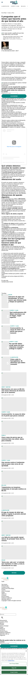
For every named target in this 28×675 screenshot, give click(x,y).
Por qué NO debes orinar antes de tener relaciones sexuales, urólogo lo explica (16, 346)
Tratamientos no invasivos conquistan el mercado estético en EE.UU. (13, 488)
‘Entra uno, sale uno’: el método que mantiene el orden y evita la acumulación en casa (12, 563)
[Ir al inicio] (14, 579)
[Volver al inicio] (3, 606)
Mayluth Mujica (8, 49)
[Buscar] (2, 617)
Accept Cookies (14, 672)
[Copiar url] (5, 56)
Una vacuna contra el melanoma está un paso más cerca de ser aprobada (12, 464)
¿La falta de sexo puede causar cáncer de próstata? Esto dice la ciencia (12, 538)
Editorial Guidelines (6, 598)
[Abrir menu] (2, 2)
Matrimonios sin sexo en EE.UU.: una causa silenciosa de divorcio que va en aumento (13, 390)
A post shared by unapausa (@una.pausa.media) (14, 162)
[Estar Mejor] (14, 3)
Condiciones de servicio (7, 101)
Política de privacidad (11, 100)
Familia (3, 435)
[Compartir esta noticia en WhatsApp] (3, 52)
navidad (3, 281)
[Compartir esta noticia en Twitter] (10, 52)
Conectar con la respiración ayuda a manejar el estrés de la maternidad (13, 87)
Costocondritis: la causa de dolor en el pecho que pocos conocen (17, 330)
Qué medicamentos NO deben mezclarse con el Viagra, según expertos (18, 315)
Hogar (10, 294)
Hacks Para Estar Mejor (7, 588)
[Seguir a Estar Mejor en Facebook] (2, 636)
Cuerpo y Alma (15, 6)
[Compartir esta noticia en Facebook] (7, 52)
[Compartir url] (3, 60)
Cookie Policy (11, 660)
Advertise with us (6, 599)
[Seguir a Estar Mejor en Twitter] (5, 636)
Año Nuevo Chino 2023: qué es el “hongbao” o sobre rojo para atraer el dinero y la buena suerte (13, 271)
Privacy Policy (5, 596)
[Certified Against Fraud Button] (6, 602)
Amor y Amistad (5, 387)
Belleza (23, 6)
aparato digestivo (9, 200)
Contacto (3, 595)
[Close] (26, 651)
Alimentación (5, 6)
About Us (3, 594)
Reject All (14, 667)
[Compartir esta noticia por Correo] (14, 52)
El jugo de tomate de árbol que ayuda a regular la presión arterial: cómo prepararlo (13, 513)
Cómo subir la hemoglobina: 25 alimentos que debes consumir (17, 361)
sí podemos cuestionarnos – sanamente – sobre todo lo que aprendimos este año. (12, 66)
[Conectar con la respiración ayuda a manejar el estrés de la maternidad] (14, 82)
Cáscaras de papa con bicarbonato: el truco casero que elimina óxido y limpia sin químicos (17, 299)
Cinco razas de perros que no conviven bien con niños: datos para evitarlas (12, 439)
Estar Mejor (3, 12)
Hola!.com (12, 170)
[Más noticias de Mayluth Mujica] (5, 42)
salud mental (9, 281)
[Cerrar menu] (1, 612)
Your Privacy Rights (14, 663)
